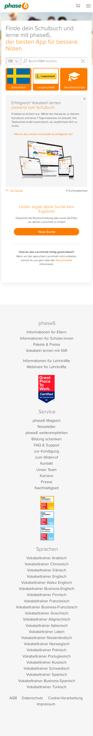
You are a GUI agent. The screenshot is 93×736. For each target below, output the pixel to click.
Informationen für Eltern (46, 332)
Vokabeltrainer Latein (46, 631)
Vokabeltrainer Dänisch (46, 570)
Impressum (46, 704)
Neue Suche (46, 231)
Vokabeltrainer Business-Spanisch (46, 680)
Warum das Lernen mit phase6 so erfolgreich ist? (43, 134)
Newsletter (46, 426)
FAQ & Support (46, 445)
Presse (46, 481)
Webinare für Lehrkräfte (46, 366)
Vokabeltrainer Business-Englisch (46, 588)
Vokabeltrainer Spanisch (46, 674)
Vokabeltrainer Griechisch (46, 613)
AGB (13, 698)
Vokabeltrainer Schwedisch (46, 668)
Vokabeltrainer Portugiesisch (46, 656)
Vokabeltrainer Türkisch (46, 686)
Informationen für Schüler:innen (46, 338)
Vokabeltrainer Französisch (46, 601)
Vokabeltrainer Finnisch (46, 594)
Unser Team (46, 469)
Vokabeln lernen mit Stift (46, 350)
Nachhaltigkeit (47, 488)
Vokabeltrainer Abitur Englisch (46, 582)
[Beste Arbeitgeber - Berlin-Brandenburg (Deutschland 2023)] (47, 503)
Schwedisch (18, 87)
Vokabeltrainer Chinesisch (47, 564)
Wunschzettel (64, 260)
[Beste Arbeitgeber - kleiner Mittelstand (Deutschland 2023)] (47, 534)
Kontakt (46, 463)
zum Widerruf (46, 457)
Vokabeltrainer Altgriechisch (46, 619)
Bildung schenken (46, 439)
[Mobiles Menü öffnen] (88, 6)
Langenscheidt (46, 87)
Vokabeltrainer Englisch (46, 576)
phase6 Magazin (47, 420)
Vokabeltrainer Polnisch (46, 650)
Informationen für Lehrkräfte (46, 360)
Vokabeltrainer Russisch (46, 662)
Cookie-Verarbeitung (65, 698)
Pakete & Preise (46, 344)
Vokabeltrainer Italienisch (47, 625)
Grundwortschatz (74, 87)
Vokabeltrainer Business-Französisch (46, 607)
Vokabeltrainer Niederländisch (46, 637)
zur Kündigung (46, 451)
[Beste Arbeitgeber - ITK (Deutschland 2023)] (47, 518)
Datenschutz (32, 698)
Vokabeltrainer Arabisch (46, 558)
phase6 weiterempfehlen (47, 432)
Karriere (46, 475)
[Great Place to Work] (46, 389)
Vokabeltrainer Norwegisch (46, 643)
